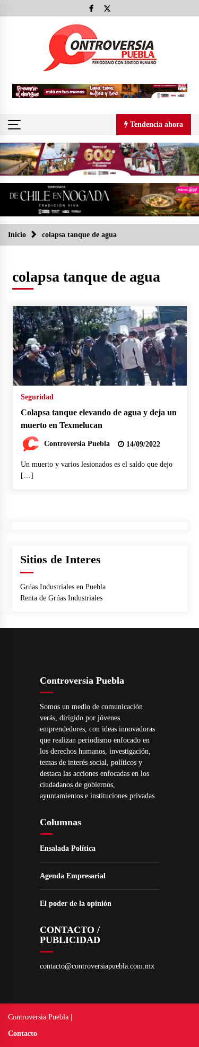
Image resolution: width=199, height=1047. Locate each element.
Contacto (22, 1033)
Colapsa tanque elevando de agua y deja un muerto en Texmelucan (99, 419)
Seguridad (37, 397)
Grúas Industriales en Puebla (63, 587)
